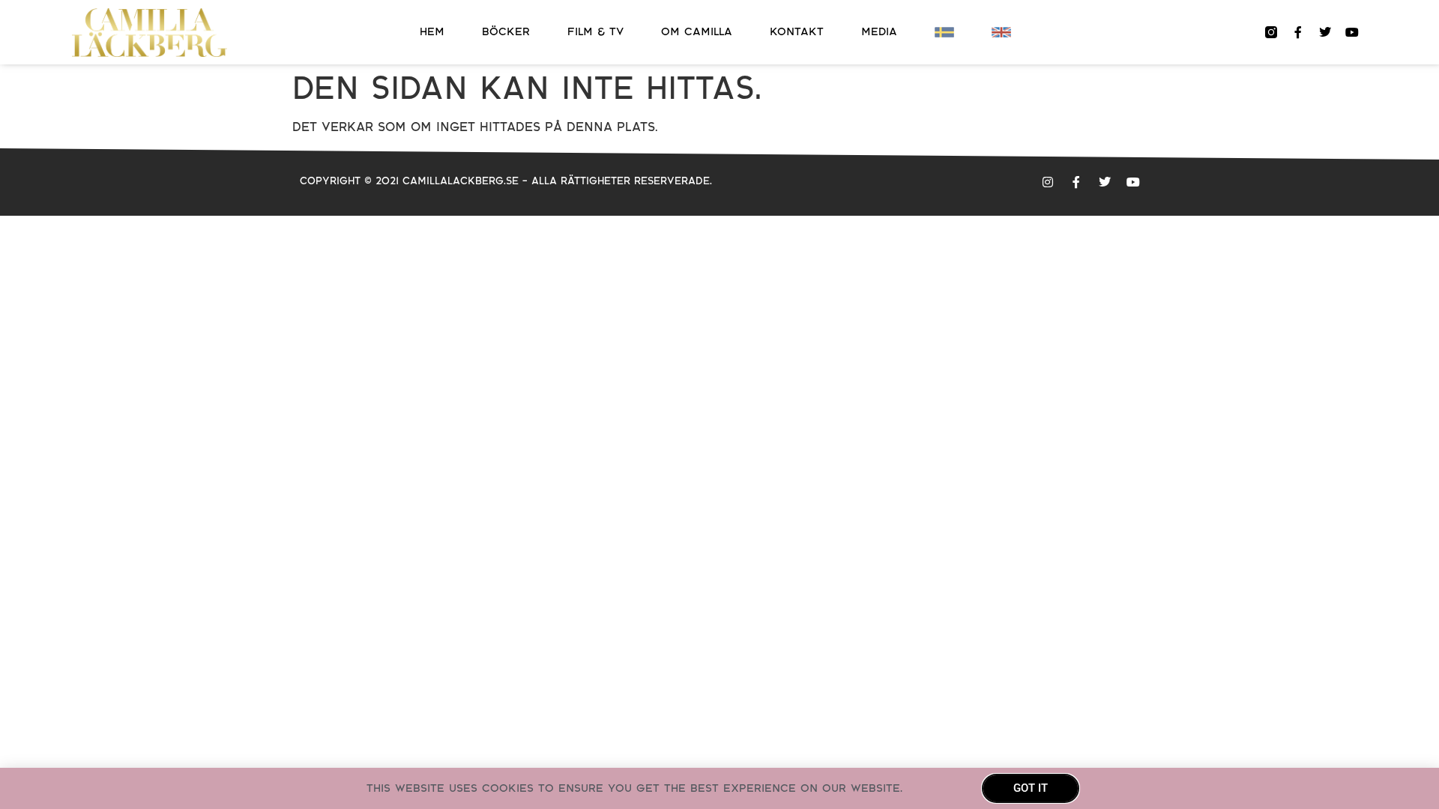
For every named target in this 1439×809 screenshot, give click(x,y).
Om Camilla (696, 31)
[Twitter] (1325, 32)
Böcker (506, 31)
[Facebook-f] (1298, 32)
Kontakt (797, 31)
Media (879, 31)
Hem (432, 31)
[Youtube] (1352, 32)
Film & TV (595, 31)
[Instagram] (1048, 182)
